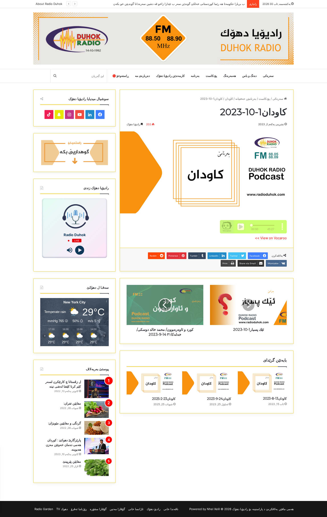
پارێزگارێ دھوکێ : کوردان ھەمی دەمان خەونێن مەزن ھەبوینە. (63, 445)
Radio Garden (43, 509)
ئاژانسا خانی (135, 509)
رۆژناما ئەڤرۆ (79, 509)
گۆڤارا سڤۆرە (98, 509)
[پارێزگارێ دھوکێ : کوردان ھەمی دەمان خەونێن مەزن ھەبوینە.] (96, 446)
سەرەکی (268, 76)
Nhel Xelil (213, 509)
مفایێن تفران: (72, 403)
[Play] (79, 250)
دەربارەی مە (142, 76)
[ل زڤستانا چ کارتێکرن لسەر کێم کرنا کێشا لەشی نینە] (96, 389)
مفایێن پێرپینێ (72, 462)
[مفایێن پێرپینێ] (96, 467)
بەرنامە (195, 76)
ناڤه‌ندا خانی (171, 509)
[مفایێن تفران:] (96, 409)
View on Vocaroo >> (271, 238)
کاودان (229, 98)
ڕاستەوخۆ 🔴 (120, 76)
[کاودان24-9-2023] (206, 382)
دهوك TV (62, 509)
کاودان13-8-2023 (275, 398)
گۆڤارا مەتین (117, 509)
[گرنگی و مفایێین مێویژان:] (96, 428)
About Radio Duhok (49, 4)
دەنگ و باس (249, 76)
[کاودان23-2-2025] (151, 382)
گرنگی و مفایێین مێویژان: (64, 423)
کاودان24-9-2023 (219, 399)
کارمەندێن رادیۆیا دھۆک (170, 76)
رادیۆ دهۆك (153, 509)
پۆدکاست (211, 76)
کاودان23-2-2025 (164, 399)
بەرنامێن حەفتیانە (245, 98)
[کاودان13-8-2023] (262, 382)
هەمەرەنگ (229, 76)
